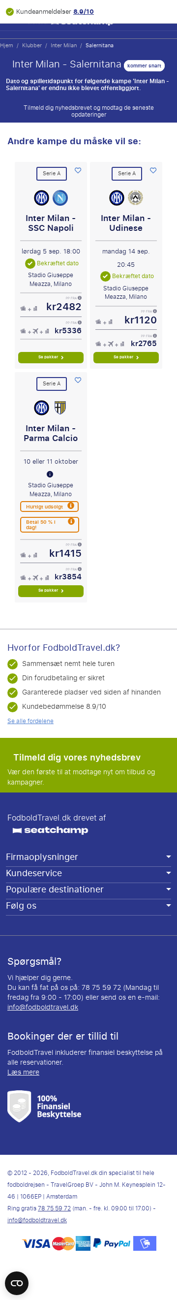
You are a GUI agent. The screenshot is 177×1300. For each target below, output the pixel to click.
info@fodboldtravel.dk (42, 1007)
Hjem (6, 45)
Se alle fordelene (30, 721)
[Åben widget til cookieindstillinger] (17, 1278)
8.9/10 (83, 11)
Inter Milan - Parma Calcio (51, 433)
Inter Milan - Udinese (126, 223)
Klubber (32, 45)
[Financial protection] (44, 1106)
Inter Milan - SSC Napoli (51, 223)
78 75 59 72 (54, 1208)
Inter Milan (64, 45)
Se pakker (48, 357)
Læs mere (23, 1072)
